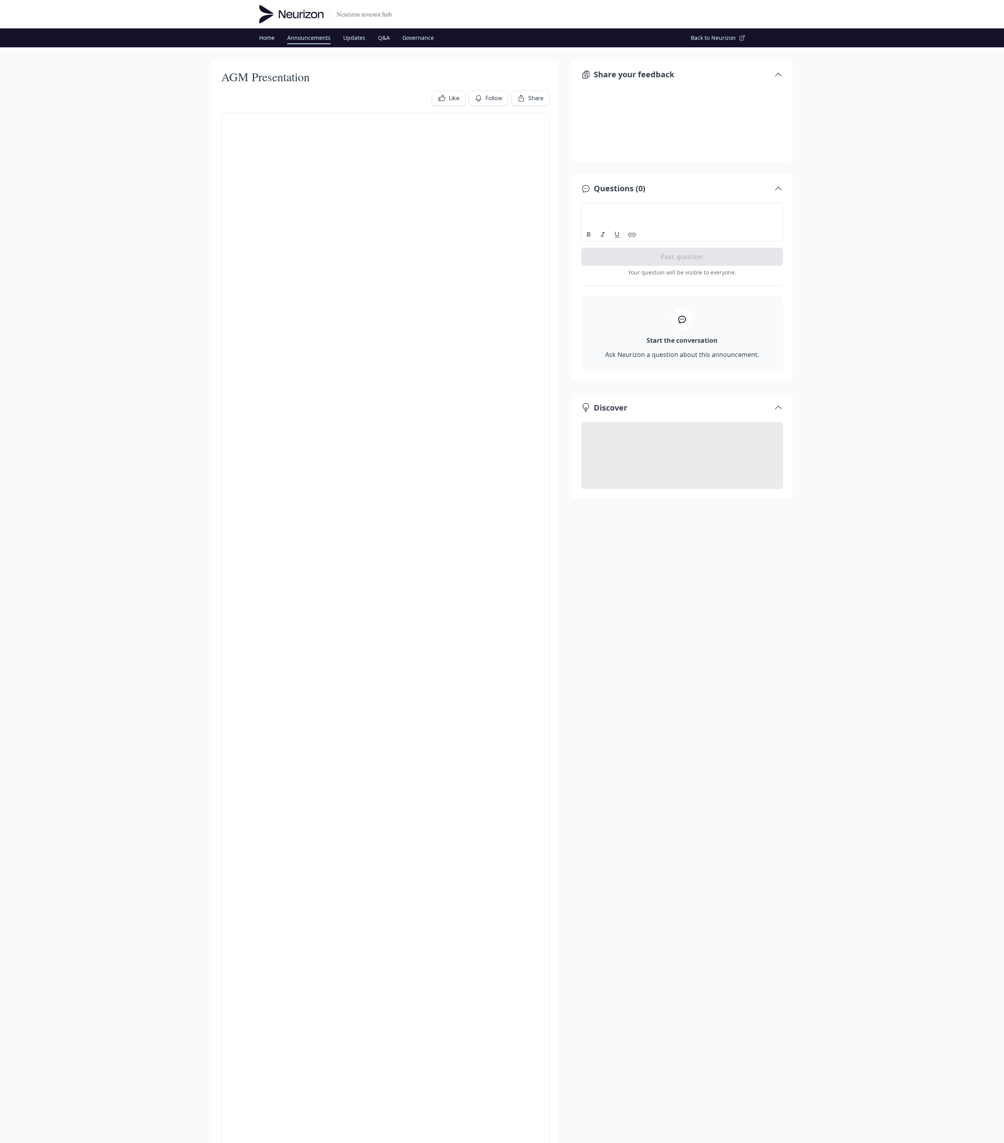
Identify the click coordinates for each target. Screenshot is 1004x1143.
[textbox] (682, 210)
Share (536, 98)
